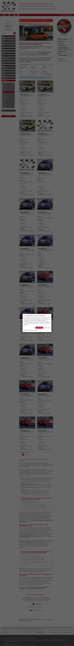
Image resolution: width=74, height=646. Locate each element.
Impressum (36, 330)
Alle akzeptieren (39, 327)
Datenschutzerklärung (28, 330)
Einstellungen (47, 327)
